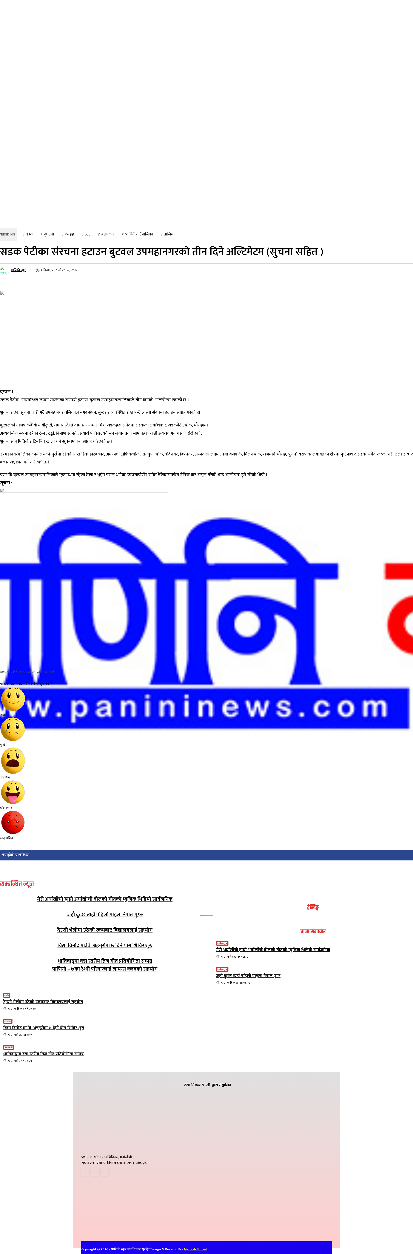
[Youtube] (104, 1172)
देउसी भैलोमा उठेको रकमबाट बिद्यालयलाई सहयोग (105, 930)
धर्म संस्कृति (222, 943)
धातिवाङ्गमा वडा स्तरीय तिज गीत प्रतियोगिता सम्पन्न (105, 961)
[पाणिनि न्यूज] (5, 270)
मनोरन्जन (8, 1047)
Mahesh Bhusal (195, 1249)
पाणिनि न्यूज (18, 270)
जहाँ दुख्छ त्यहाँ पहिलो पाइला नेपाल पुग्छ (105, 914)
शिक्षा (6, 995)
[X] (95, 1172)
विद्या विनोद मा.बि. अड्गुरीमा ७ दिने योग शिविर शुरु (105, 945)
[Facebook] (85, 1172)
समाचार (7, 1021)
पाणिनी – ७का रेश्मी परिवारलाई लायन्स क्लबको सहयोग (104, 969)
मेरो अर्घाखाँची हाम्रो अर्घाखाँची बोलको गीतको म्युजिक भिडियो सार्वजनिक (105, 899)
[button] (260, 221)
